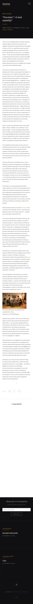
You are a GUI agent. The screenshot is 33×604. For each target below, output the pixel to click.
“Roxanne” (24, 207)
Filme (4, 13)
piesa (28, 257)
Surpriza (6, 3)
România (8, 13)
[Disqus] (16, 427)
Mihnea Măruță (6, 27)
